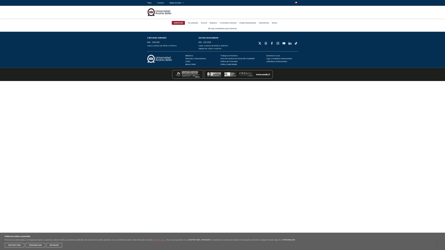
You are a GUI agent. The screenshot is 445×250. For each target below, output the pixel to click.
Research (213, 23)
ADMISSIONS (178, 23)
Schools (204, 23)
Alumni (274, 23)
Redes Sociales (175, 3)
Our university (193, 23)
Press (149, 3)
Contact (160, 3)
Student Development (247, 23)
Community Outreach (228, 23)
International (264, 23)
